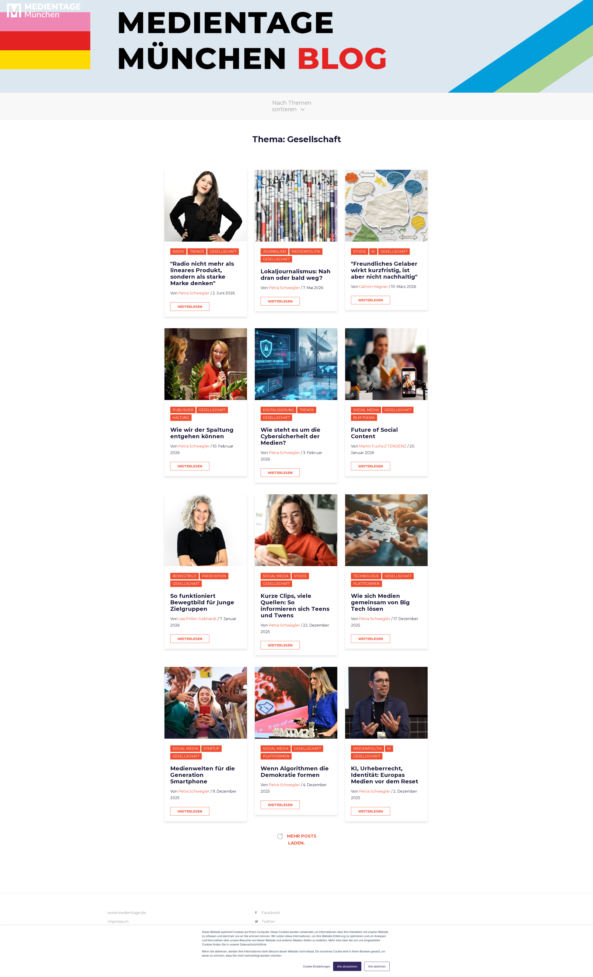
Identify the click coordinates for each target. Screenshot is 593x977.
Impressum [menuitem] (118, 921)
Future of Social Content (374, 433)
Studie (359, 251)
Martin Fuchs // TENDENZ (383, 446)
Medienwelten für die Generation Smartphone (202, 775)
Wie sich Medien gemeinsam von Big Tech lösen (380, 602)
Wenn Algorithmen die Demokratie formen (295, 771)
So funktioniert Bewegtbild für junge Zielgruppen (202, 602)
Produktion (214, 576)
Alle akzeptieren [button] (347, 966)
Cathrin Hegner (373, 286)
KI (373, 251)
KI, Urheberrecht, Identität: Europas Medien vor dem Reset (384, 775)
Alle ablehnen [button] (377, 966)
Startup (211, 749)
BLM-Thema (364, 418)
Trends (197, 251)
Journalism (274, 251)
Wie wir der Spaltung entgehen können (201, 433)
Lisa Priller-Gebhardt (197, 619)
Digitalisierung (278, 410)
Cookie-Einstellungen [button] (316, 966)
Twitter (268, 921)
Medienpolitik (306, 251)
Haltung (181, 418)
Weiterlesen (189, 307)
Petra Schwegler (194, 293)
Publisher (183, 410)
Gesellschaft (223, 251)
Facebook (270, 913)
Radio (178, 251)
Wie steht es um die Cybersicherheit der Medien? (290, 436)
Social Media (366, 410)
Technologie (366, 576)
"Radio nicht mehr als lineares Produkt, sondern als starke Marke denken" (202, 274)
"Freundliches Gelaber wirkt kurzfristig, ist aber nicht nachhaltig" (384, 270)
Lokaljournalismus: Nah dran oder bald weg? (296, 274)
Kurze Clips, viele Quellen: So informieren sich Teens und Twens (295, 606)
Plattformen (366, 584)
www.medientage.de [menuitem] (126, 913)
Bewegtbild (184, 576)
